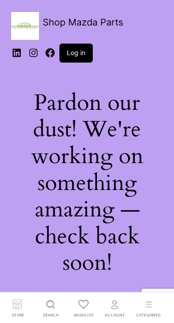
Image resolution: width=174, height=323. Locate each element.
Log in (76, 53)
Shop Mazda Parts (83, 22)
